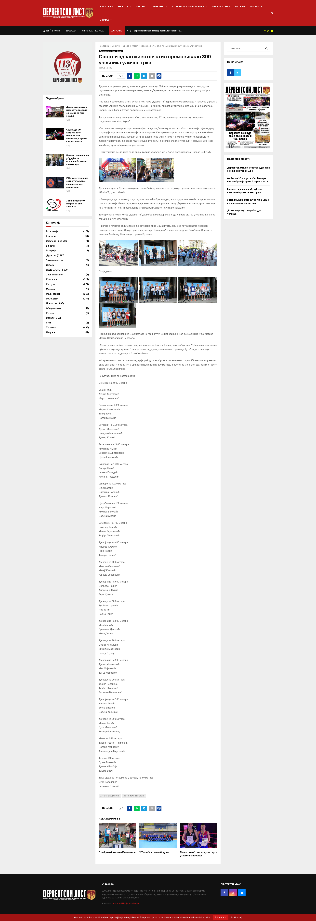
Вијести (123, 6)
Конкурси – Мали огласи (188, 6)
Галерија (256, 6)
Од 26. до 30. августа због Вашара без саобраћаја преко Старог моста (76, 135)
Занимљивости (54, 260)
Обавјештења (221, 6)
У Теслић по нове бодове (154, 852)
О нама (104, 19)
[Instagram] (233, 892)
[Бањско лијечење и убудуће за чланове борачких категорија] (55, 160)
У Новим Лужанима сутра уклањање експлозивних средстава (77, 182)
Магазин (50, 289)
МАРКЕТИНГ (157, 6)
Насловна (106, 6)
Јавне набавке (54, 274)
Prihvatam (220, 917)
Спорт (119, 51)
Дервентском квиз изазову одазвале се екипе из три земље (76, 111)
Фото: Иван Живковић (134, 796)
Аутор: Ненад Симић (109, 796)
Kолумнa (51, 236)
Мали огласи (53, 294)
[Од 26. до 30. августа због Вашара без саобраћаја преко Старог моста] (55, 134)
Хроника (51, 327)
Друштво (51, 255)
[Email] (242, 892)
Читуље (240, 6)
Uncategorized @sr (56, 241)
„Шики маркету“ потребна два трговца (75, 203)
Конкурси (51, 279)
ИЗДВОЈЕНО (53, 270)
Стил (49, 322)
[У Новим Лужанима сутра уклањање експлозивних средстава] (55, 182)
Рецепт (50, 313)
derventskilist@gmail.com (125, 903)
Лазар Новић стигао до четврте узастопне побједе (198, 854)
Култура (50, 284)
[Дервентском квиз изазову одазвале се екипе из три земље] (55, 111)
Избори (140, 6)
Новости (51, 303)
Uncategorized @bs (107, 51)
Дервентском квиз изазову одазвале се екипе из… (158, 31)
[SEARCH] (266, 48)
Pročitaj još (236, 917)
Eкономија (52, 231)
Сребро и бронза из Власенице (117, 852)
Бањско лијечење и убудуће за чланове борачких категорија (77, 160)
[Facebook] (224, 892)
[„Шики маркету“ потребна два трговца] (55, 205)
